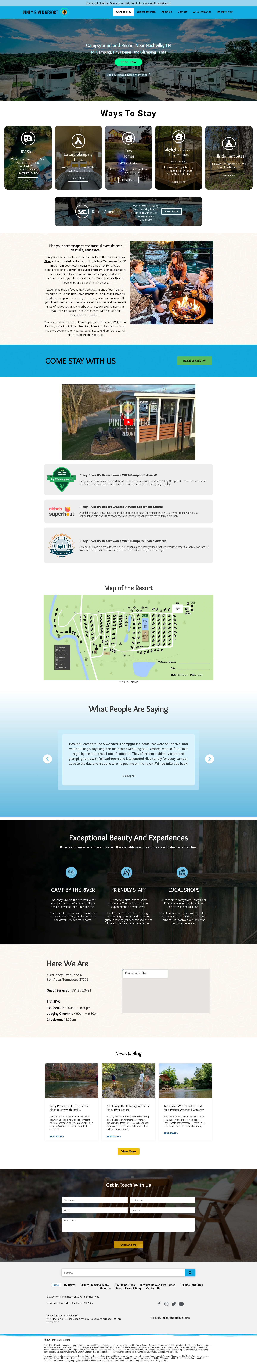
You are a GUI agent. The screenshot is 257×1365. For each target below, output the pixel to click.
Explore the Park (146, 11)
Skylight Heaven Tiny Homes (179, 152)
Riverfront (75, 270)
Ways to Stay (123, 11)
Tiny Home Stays (124, 1284)
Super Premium (92, 270)
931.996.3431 (203, 11)
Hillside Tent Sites (229, 156)
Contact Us (153, 1288)
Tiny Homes (129, 153)
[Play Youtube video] (128, 422)
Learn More (28, 180)
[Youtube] (181, 1304)
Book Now (226, 11)
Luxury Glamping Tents (78, 156)
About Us (167, 11)
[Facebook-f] (159, 1304)
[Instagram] (166, 1304)
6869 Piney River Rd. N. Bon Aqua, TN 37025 (70, 1303)
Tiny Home (75, 274)
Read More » (57, 1136)
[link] (45, 12)
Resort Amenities (107, 211)
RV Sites (28, 151)
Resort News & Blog (128, 1288)
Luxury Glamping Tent (100, 274)
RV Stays (69, 1284)
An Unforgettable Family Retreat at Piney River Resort (128, 1107)
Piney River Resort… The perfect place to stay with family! (70, 1107)
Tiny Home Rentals (82, 294)
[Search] (190, 1272)
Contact (182, 11)
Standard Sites (113, 270)
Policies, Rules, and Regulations (170, 1317)
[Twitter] (174, 1304)
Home (55, 1284)
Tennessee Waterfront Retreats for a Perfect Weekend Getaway (184, 1107)
